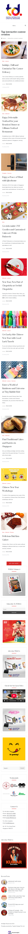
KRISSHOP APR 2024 (14, 881)
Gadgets (4, 173)
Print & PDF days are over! (16, 904)
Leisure (7, 61)
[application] (14, 695)
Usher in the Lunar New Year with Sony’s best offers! (16, 896)
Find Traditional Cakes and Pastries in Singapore (12, 443)
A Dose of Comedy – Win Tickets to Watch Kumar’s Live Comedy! (17, 912)
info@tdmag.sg (10, 823)
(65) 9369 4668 (11, 815)
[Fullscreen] (23, 701)
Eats (3, 61)
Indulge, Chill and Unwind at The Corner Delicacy (12, 69)
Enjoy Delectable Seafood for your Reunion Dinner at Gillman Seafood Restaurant (10, 124)
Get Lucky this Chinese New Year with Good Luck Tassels (12, 338)
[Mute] (21, 701)
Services (9, 173)
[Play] (4, 701)
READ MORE (9, 84)
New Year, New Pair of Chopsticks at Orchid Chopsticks (12, 286)
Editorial (7, 113)
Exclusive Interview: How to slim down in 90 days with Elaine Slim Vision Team (16, 889)
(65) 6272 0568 (11, 813)
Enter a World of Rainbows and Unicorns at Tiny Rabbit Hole (13, 388)
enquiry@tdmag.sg (11, 817)
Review (12, 532)
